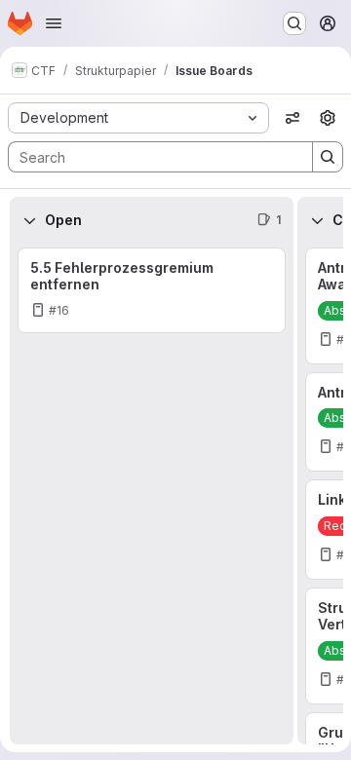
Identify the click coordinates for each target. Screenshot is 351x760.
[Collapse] (29, 220)
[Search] (327, 156)
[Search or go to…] (294, 23)
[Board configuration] (327, 117)
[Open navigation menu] (53, 23)
